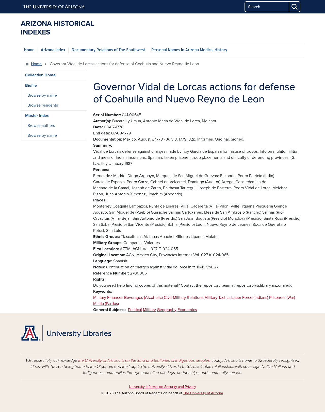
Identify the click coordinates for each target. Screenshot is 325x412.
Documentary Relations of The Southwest (108, 50)
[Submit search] (294, 6)
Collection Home (40, 75)
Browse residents (42, 105)
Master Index (37, 115)
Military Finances (108, 297)
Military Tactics (217, 297)
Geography (166, 309)
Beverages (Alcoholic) (143, 297)
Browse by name (42, 95)
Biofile (31, 85)
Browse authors (41, 125)
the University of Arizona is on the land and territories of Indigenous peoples (144, 360)
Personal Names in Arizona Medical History (189, 50)
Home (29, 50)
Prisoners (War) (282, 297)
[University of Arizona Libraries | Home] (66, 333)
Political (135, 309)
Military (149, 309)
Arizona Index (53, 50)
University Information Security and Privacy (162, 387)
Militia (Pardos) (106, 303)
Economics (187, 309)
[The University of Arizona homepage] (54, 7)
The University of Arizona (203, 393)
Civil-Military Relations (183, 297)
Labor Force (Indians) (249, 297)
